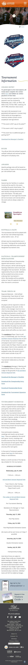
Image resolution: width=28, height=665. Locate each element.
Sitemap (14, 638)
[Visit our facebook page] (7, 616)
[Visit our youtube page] (20, 616)
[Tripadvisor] (16, 652)
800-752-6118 (10, 630)
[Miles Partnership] (10, 656)
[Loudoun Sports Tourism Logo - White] (7, 4)
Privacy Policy (14, 641)
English (11, 643)
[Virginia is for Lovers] (14, 647)
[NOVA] (22, 647)
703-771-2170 (18, 630)
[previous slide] (11, 224)
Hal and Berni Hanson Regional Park (14, 479)
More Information (18, 220)
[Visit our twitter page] (15, 617)
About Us (14, 634)
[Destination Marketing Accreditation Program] (6, 647)
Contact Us (14, 636)
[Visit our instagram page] (11, 617)
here (7, 93)
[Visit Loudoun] (14, 608)
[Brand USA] (9, 651)
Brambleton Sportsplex (17, 213)
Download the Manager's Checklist (12, 139)
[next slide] (17, 224)
